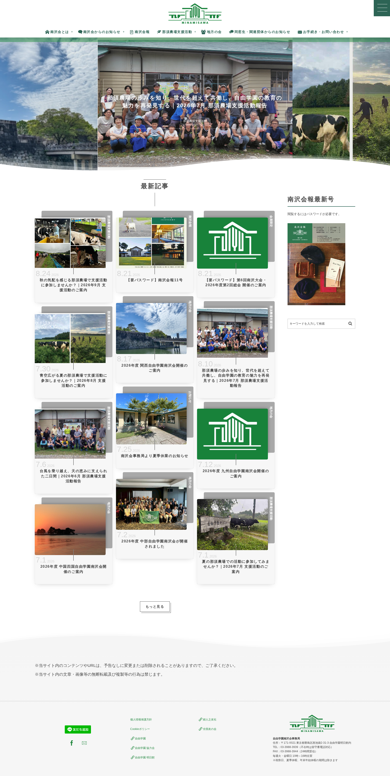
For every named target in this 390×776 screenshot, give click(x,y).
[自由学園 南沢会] (195, 13)
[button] (382, 8)
